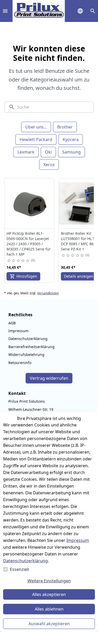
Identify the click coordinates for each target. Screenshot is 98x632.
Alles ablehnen (49, 609)
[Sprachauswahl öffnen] (80, 11)
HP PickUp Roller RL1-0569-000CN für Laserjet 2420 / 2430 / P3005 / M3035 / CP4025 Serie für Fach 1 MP (29, 244)
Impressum (77, 540)
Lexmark (26, 152)
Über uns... (36, 127)
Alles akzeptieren (49, 594)
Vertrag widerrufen (49, 378)
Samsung (71, 152)
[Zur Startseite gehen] (39, 11)
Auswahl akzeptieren (49, 624)
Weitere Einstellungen (49, 581)
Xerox (49, 164)
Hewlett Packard (36, 139)
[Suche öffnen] (93, 11)
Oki (48, 152)
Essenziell (19, 569)
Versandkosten (48, 293)
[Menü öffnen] (5, 11)
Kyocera (71, 139)
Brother (65, 127)
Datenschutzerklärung (25, 561)
